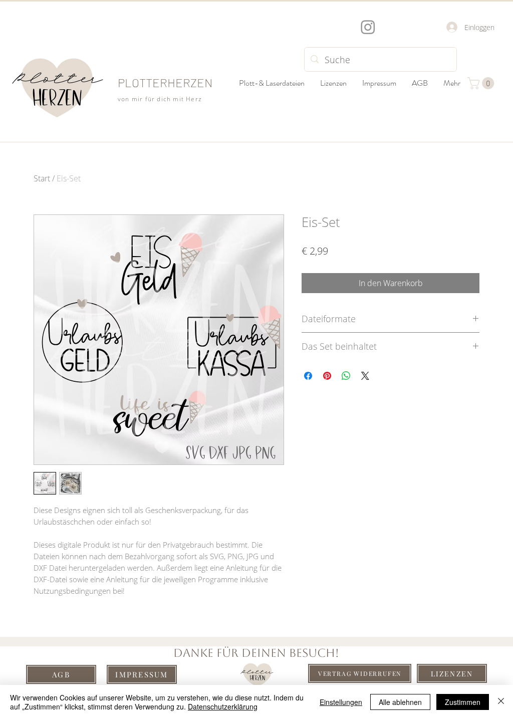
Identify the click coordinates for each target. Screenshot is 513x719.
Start (42, 178)
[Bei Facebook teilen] (308, 376)
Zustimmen (462, 702)
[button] (482, 83)
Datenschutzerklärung (223, 706)
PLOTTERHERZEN (165, 82)
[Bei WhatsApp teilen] (346, 376)
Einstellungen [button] (341, 702)
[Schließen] (501, 702)
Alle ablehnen (400, 702)
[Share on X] (365, 376)
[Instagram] (368, 27)
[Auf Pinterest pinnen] (327, 376)
